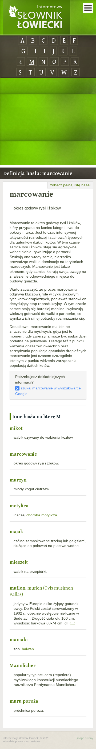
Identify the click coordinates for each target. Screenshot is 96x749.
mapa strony (85, 738)
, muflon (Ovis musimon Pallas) (41, 591)
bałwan (28, 649)
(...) (72, 623)
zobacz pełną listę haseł (70, 185)
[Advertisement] (48, 121)
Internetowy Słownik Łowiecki (36, 17)
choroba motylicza (41, 515)
